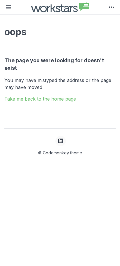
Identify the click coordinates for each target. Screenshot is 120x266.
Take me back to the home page (40, 99)
